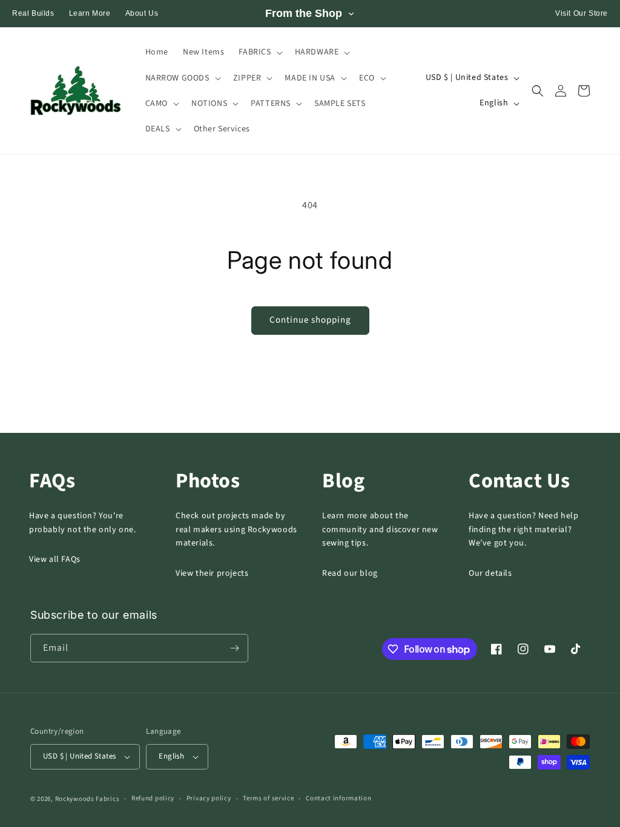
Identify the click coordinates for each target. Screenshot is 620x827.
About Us (142, 13)
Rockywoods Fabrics (87, 798)
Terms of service (268, 798)
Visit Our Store (581, 13)
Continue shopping (310, 320)
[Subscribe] (234, 648)
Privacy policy (208, 798)
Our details (490, 573)
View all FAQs (55, 559)
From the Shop (303, 13)
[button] (259, 52)
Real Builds (33, 13)
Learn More (90, 13)
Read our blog (350, 573)
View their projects (212, 573)
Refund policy (152, 798)
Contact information (338, 798)
